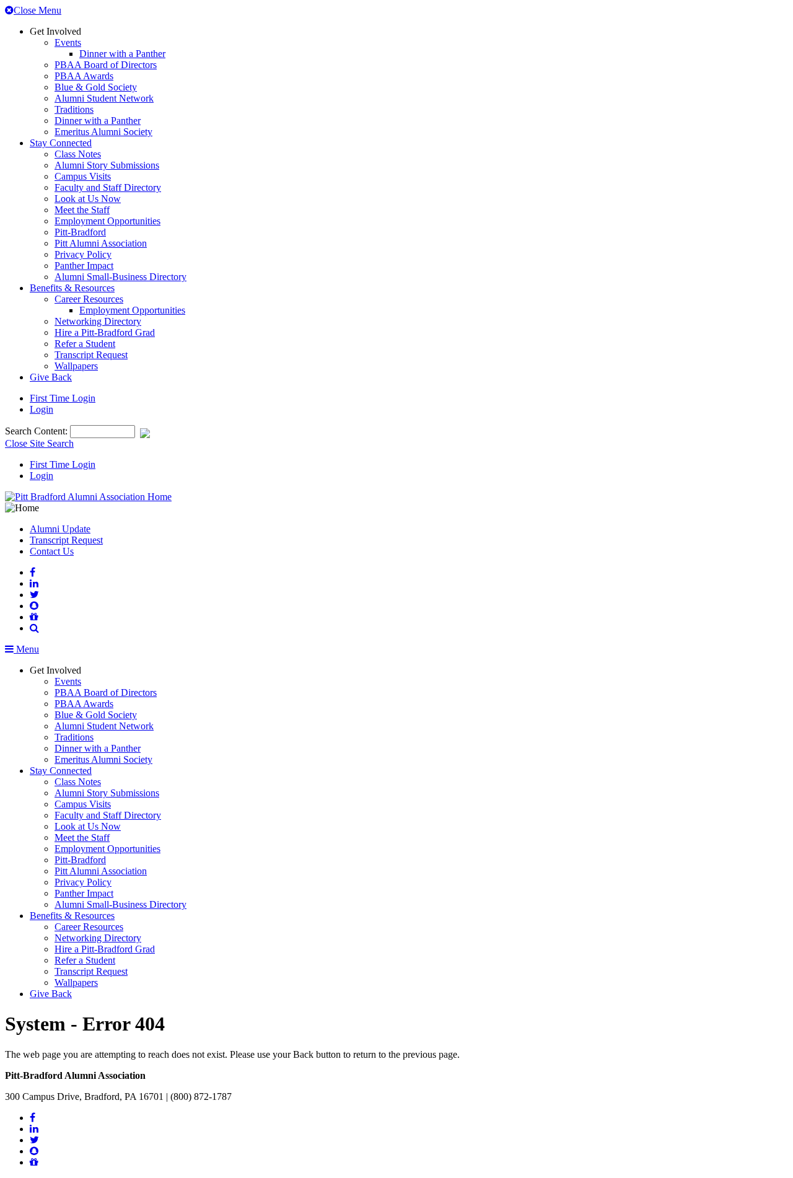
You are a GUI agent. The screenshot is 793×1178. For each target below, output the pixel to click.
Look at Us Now (88, 198)
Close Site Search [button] (39, 443)
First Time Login (62, 398)
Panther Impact (84, 265)
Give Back (51, 377)
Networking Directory (98, 321)
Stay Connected (61, 143)
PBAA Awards (84, 76)
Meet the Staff (82, 209)
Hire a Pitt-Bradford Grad (105, 332)
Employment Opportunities (107, 221)
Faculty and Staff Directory (108, 187)
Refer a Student (85, 343)
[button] (34, 628)
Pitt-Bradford (80, 232)
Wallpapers (76, 366)
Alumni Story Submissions (107, 165)
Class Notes (78, 154)
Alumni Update (60, 529)
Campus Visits (83, 176)
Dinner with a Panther (122, 53)
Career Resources (89, 299)
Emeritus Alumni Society (103, 131)
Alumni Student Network (104, 98)
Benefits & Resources (72, 288)
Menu (26, 649)
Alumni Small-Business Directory (120, 276)
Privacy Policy (83, 254)
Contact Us (52, 551)
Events (68, 42)
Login (41, 409)
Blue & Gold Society (96, 87)
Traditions (74, 109)
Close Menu (37, 10)
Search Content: (37, 431)
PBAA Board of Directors (106, 64)
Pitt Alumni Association (101, 243)
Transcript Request (91, 354)
